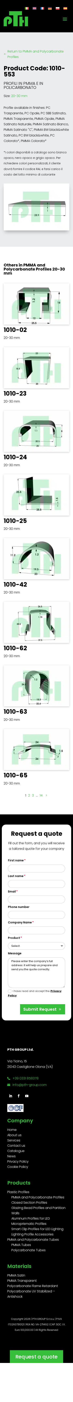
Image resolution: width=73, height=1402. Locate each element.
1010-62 (15, 648)
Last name (16, 876)
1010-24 (15, 457)
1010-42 (15, 584)
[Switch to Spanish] (65, 8)
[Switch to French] (42, 8)
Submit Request (40, 1009)
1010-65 (15, 775)
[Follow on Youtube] (27, 1096)
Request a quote (36, 1356)
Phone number (18, 907)
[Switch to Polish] (57, 8)
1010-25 (15, 520)
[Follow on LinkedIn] (10, 1096)
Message (14, 953)
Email (12, 891)
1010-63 (15, 711)
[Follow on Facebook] (18, 1096)
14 (41, 795)
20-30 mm (19, 96)
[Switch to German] (50, 8)
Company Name (20, 922)
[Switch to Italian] (27, 8)
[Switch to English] (34, 8)
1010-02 (15, 329)
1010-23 (15, 393)
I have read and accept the (34, 993)
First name (16, 860)
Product (14, 938)
